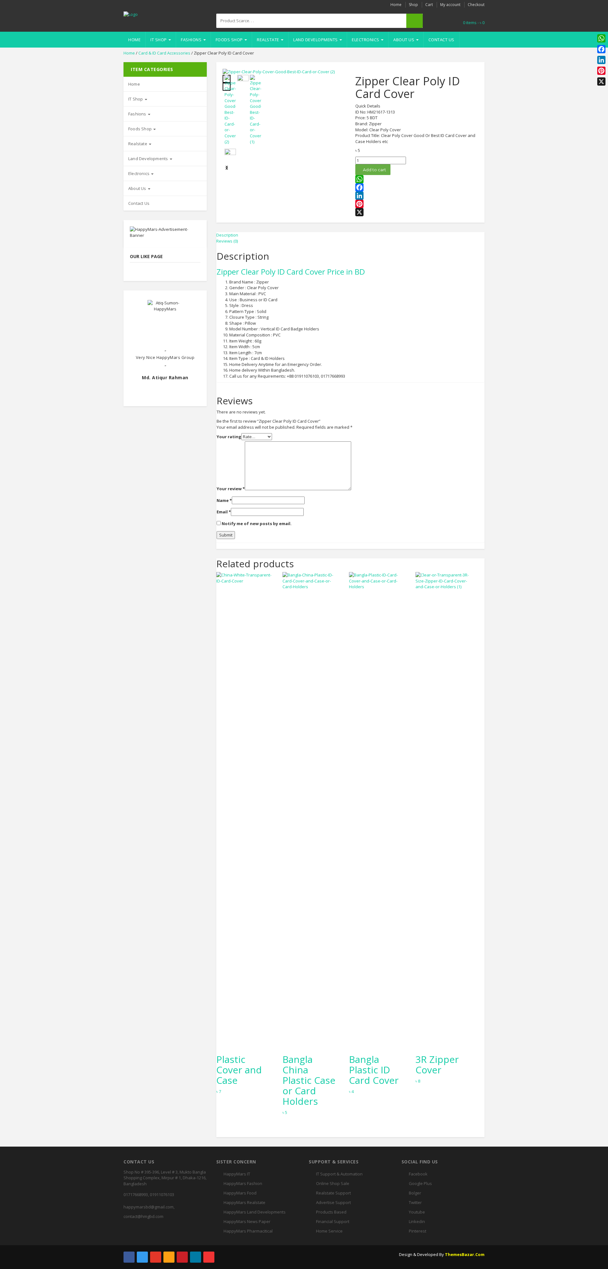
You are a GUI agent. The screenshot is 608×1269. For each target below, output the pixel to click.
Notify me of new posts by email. (257, 523)
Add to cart (374, 169)
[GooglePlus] (155, 1257)
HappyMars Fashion (243, 1183)
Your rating (229, 436)
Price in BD (346, 271)
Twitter (415, 1202)
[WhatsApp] (416, 179)
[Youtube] (208, 1257)
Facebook (418, 1174)
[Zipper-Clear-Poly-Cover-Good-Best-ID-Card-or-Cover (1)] (255, 110)
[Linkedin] (195, 1257)
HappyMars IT (237, 1174)
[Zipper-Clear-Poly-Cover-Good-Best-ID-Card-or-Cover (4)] (243, 80)
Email (224, 512)
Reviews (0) (227, 241)
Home (396, 4)
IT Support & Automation (339, 1174)
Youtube (417, 1212)
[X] (416, 212)
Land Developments (316, 39)
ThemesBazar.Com (464, 1254)
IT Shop (159, 39)
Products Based (331, 1212)
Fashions (192, 39)
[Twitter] (142, 1257)
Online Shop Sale (332, 1183)
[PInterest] (182, 1257)
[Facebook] (416, 187)
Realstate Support (333, 1193)
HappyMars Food (240, 1193)
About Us (404, 39)
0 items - (473, 22)
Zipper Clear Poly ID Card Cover (271, 271)
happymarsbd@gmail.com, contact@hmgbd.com (149, 1211)
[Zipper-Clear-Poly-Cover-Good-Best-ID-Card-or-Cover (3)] (230, 154)
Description (227, 235)
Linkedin (417, 1221)
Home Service (329, 1231)
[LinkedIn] (416, 196)
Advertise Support (333, 1202)
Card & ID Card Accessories (164, 53)
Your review (231, 488)
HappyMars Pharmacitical (248, 1231)
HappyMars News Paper (247, 1221)
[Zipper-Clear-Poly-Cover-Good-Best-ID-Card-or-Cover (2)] (279, 71)
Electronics (366, 39)
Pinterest (417, 1231)
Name (224, 500)
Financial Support (332, 1221)
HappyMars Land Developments (255, 1212)
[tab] (350, 235)
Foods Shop (230, 39)
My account (450, 4)
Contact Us (441, 39)
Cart (429, 4)
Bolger (415, 1193)
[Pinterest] (416, 204)
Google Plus (420, 1183)
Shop (413, 4)
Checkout (476, 4)
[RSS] (168, 1257)
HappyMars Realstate (244, 1202)
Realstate (268, 39)
